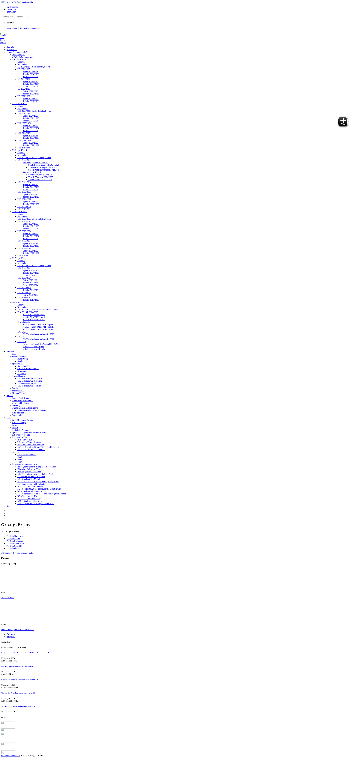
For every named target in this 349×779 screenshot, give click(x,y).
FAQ (14, 354)
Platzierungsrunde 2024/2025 (35, 162)
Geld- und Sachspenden (22, 403)
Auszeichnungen (19, 422)
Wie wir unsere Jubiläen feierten (31, 449)
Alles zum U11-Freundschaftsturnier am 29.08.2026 (18, 693)
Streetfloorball (23, 366)
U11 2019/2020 (24, 148)
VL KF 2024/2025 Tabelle (34, 317)
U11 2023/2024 (24, 123)
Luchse (15, 427)
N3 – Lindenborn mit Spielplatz (31, 484)
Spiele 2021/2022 (30, 98)
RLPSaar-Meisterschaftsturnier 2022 (38, 339)
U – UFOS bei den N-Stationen (31, 476)
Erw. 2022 (21, 337)
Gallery (14, 548)
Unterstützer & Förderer (22, 400)
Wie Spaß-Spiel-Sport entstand (30, 444)
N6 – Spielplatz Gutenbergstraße (31, 491)
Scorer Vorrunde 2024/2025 (40, 179)
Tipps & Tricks (18, 393)
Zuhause (15, 452)
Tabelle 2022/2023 (31, 94)
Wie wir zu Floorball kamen (29, 442)
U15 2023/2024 (24, 231)
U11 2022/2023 (24, 133)
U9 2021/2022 (23, 96)
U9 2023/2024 (23, 79)
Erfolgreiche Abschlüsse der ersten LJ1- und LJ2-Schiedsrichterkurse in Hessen (27, 653)
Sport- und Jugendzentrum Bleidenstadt (29, 432)
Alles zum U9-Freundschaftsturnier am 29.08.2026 (17, 666)
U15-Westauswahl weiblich (29, 383)
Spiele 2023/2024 (30, 81)
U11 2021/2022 (24, 140)
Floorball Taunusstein (10, 755)
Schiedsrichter (18, 391)
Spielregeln (22, 361)
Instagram (11, 636)
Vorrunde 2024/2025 (32, 172)
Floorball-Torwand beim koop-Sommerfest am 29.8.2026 (20, 679)
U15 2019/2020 (24, 256)
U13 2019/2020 (24, 209)
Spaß (19, 457)
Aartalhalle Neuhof (20, 430)
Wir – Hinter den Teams (22, 420)
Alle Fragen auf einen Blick (29, 471)
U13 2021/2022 (24, 199)
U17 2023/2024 (24, 278)
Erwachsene (17, 302)
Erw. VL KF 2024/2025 (27, 312)
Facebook (11, 634)
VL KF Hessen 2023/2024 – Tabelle (38, 327)
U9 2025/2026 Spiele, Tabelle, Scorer (33, 67)
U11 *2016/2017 (19, 103)
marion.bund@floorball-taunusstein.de (23, 28)
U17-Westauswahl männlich (29, 381)
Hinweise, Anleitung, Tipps (29, 469)
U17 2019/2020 (24, 297)
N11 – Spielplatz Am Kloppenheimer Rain (35, 503)
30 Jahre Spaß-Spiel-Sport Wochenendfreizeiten (38, 447)
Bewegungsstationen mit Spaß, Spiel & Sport (36, 467)
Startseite (10, 47)
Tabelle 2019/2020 (31, 300)
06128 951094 (7, 597)
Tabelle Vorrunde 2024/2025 (40, 177)
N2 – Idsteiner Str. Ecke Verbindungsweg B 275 (38, 481)
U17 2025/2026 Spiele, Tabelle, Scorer (34, 265)
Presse (14, 425)
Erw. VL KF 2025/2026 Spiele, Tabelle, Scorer (37, 310)
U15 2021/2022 (24, 248)
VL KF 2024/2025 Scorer (34, 319)
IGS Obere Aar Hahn (21, 435)
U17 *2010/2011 (19, 258)
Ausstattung (22, 359)
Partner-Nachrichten (20, 398)
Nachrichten (12, 49)
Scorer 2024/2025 (30, 76)
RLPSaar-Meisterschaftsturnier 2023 (38, 334)
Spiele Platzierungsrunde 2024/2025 (43, 165)
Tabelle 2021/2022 (31, 101)
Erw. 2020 (21, 341)
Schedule (14, 546)
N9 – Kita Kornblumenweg (29, 498)
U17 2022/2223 (24, 287)
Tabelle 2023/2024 (31, 84)
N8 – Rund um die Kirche (28, 496)
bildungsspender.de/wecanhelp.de (31, 410)
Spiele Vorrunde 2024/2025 (40, 175)
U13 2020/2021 (24, 206)
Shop (9, 506)
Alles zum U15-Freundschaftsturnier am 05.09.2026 (18, 706)
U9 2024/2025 (23, 69)
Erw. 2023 (21, 332)
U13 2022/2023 (24, 192)
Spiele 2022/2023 (30, 91)
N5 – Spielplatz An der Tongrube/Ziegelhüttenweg (39, 489)
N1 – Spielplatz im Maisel (28, 479)
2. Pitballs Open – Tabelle (34, 349)
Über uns (21, 62)
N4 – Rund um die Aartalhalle (30, 486)
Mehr (9, 417)
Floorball (10, 351)
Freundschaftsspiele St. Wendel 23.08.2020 (41, 344)
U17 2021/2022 (24, 292)
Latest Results (16, 543)
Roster (13, 538)
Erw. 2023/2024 (24, 322)
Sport (19, 462)
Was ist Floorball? (19, 356)
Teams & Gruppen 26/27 (17, 52)
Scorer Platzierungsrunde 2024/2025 (44, 170)
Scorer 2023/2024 (30, 86)
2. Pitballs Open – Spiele (33, 346)
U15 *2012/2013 (19, 211)
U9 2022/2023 (23, 89)
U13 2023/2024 (24, 182)
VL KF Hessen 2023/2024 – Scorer (38, 329)
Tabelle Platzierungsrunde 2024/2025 (44, 167)
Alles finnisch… (19, 413)
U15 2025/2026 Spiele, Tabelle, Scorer (34, 219)
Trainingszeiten (18, 54)
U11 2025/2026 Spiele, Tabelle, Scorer (34, 111)
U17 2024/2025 (24, 268)
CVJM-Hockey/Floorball (28, 368)
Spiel (19, 459)
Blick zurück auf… (25, 440)
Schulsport (22, 371)
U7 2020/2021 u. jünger (22, 57)
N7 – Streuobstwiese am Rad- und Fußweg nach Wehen (41, 494)
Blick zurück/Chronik (21, 437)
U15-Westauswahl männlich (29, 378)
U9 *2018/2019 (19, 59)
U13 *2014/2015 (19, 150)
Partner (10, 395)
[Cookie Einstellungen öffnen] (21, 776)
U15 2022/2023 (24, 241)
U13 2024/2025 (24, 160)
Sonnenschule (18, 415)
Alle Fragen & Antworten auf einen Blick (35, 474)
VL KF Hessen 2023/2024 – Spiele (38, 324)
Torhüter (15, 388)
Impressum (11, 12)
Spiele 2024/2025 (30, 71)
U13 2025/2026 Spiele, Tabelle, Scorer (34, 157)
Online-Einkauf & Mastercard (25, 408)
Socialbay (16, 405)
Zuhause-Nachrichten (26, 454)
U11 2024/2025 (24, 113)
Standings (15, 541)
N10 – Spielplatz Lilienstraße (30, 501)
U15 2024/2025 (24, 221)
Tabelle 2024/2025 (31, 74)
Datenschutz (12, 9)
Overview (15, 536)
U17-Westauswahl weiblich (29, 386)
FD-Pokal (21, 373)
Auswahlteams (18, 376)
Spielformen (17, 364)
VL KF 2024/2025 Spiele (34, 314)
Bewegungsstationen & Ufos (24, 464)
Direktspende (12, 7)
